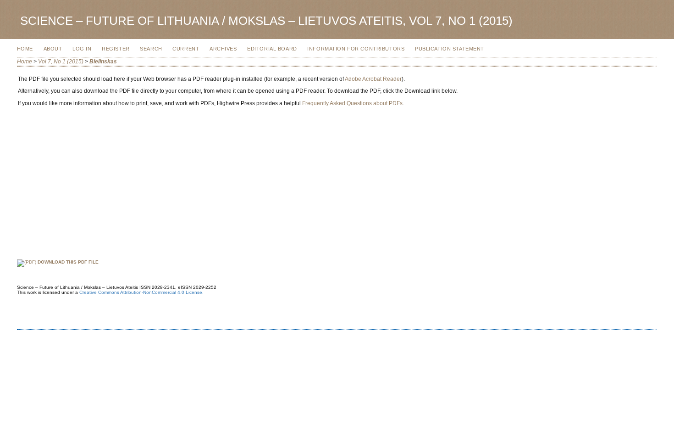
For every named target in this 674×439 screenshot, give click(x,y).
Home (25, 48)
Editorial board (272, 48)
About (53, 48)
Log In (81, 48)
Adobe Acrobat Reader (373, 79)
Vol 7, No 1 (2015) (60, 61)
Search (151, 48)
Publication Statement (449, 48)
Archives (223, 48)
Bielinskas (103, 61)
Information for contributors (355, 48)
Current (185, 48)
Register (116, 48)
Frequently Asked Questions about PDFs (352, 103)
